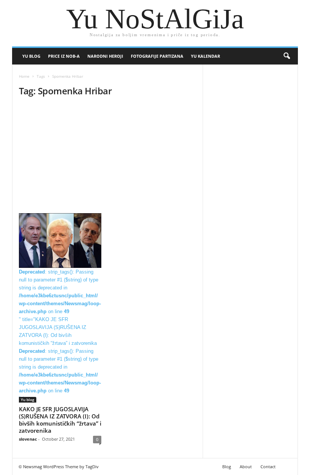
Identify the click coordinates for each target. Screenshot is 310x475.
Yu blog (31, 56)
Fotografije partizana (157, 56)
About (246, 466)
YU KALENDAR (205, 56)
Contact (268, 466)
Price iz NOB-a (64, 56)
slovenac (28, 439)
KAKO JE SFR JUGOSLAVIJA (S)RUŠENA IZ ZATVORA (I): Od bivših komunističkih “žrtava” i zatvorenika (60, 419)
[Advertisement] (107, 157)
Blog (226, 466)
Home (24, 76)
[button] (286, 56)
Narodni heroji (105, 56)
